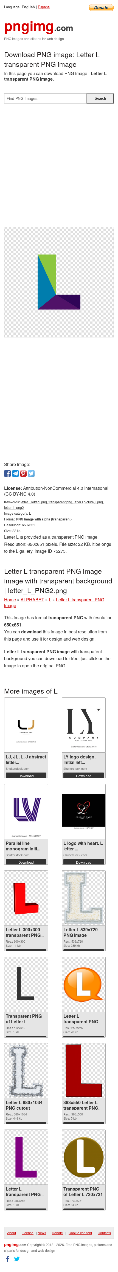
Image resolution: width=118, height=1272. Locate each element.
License (27, 1232)
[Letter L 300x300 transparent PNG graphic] (26, 897)
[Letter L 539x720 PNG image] (83, 898)
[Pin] (23, 473)
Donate (57, 1232)
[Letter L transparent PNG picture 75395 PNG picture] (83, 984)
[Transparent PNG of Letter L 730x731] (83, 1157)
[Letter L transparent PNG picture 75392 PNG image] (26, 1157)
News (42, 1232)
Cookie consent (80, 1232)
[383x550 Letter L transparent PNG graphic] (84, 1070)
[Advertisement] (59, 167)
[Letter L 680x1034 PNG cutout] (26, 1070)
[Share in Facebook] (7, 473)
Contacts (104, 1232)
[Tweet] (31, 473)
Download (26, 775)
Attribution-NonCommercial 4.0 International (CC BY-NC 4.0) (56, 491)
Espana (44, 6)
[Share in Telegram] (15, 473)
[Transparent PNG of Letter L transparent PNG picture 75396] (26, 984)
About (11, 1232)
